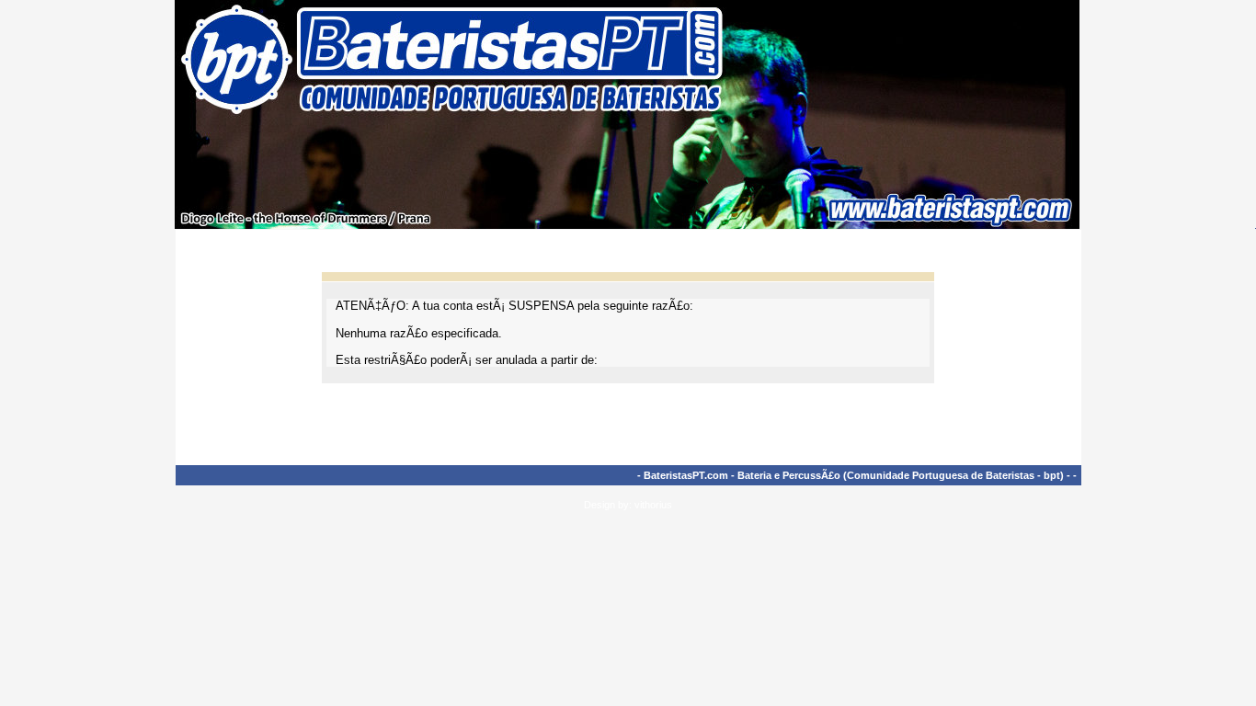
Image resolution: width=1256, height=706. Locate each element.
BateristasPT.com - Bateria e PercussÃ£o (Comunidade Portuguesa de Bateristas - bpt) (854, 475)
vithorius (653, 504)
